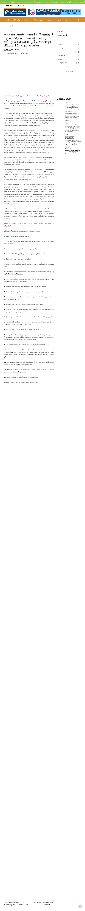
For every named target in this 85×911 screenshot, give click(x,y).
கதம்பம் (11, 26)
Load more (68, 158)
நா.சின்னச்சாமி (13, 53)
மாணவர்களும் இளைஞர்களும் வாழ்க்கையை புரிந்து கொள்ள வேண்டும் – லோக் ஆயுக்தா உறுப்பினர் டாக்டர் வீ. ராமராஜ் (72, 107)
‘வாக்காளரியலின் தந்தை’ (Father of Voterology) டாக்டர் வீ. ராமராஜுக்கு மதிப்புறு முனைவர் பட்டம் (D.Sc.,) (72, 151)
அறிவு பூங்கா (68, 147)
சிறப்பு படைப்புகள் (69, 123)
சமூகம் (60, 52)
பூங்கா (60, 59)
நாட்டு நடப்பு (61, 55)
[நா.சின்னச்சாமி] (5, 53)
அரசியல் (60, 45)
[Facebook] (69, 5)
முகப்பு (5, 26)
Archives (60, 31)
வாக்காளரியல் (68, 111)
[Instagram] (71, 5)
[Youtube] (79, 5)
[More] (43, 59)
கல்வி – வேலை (68, 103)
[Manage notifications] (80, 906)
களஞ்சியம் (12, 30)
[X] (74, 5)
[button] (78, 20)
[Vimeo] (76, 5)
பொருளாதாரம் (62, 63)
